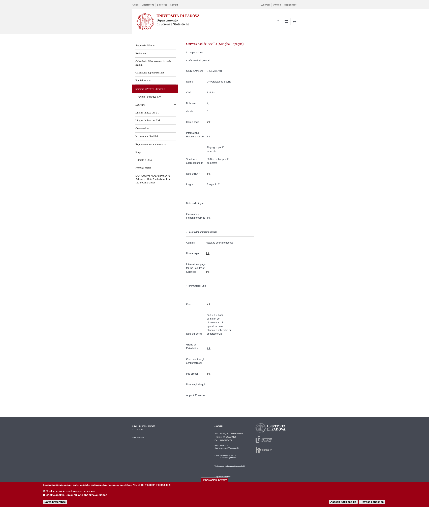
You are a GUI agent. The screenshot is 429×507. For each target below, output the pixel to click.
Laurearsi (140, 104)
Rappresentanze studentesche (150, 144)
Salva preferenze (55, 501)
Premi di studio (143, 167)
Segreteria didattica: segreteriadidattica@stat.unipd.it (227, 480)
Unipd (135, 4)
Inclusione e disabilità (146, 136)
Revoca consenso (372, 501)
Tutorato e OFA (143, 160)
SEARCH (290, 26)
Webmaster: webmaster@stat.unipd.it (229, 466)
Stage (138, 152)
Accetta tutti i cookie (343, 501)
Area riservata (138, 437)
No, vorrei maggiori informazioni (152, 484)
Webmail (265, 4)
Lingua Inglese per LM (147, 120)
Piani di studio (142, 80)
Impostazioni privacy (214, 480)
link (208, 136)
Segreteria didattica (145, 45)
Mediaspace (290, 4)
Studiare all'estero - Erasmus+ (151, 89)
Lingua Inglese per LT (147, 112)
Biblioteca (162, 4)
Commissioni (142, 128)
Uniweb (277, 4)
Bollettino (140, 53)
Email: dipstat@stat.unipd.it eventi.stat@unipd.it (225, 456)
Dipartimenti (147, 4)
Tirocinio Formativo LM (148, 96)
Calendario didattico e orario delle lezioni (153, 63)
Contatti (174, 4)
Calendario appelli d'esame (149, 72)
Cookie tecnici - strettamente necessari (70, 491)
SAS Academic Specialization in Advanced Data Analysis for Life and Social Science (152, 179)
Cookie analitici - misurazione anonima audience (76, 495)
